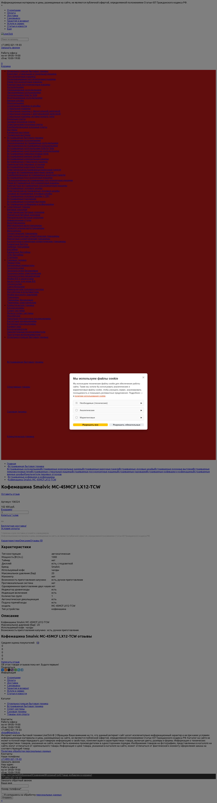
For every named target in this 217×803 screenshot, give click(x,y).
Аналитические (87, 410)
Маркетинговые (87, 417)
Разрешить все (90, 425)
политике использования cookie (90, 396)
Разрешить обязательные (126, 425)
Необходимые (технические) (94, 403)
